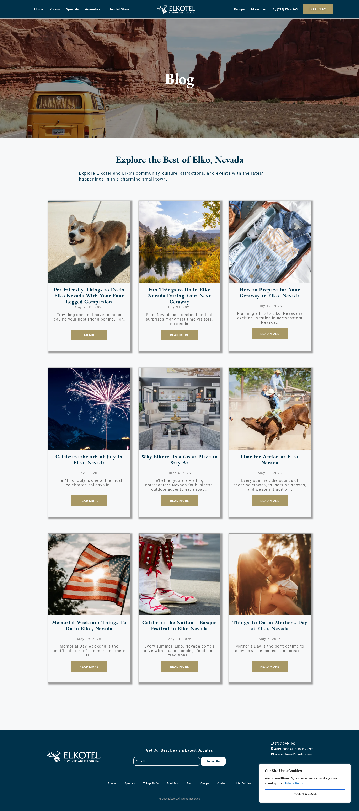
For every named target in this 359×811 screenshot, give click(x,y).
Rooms (54, 9)
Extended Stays (117, 9)
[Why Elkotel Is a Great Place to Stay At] (179, 446)
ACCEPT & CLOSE (305, 793)
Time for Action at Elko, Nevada (270, 459)
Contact (221, 783)
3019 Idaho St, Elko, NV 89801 (295, 749)
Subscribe (213, 761)
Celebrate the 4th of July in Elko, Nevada (89, 459)
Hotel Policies (243, 783)
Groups (239, 9)
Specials (72, 9)
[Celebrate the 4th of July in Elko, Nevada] (89, 446)
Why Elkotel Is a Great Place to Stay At (179, 459)
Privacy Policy (294, 783)
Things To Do (151, 783)
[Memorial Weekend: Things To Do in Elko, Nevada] (89, 612)
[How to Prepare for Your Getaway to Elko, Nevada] (270, 279)
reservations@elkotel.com (293, 754)
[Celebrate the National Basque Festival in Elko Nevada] (179, 612)
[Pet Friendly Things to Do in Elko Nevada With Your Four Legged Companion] (89, 279)
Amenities (92, 9)
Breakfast (173, 783)
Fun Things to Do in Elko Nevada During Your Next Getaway (179, 295)
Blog (189, 783)
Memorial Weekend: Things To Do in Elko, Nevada (89, 625)
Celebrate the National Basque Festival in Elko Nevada (179, 625)
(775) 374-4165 (285, 743)
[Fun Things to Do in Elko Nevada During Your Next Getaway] (179, 279)
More (255, 9)
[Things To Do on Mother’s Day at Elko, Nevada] (270, 612)
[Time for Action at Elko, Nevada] (270, 446)
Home (38, 9)
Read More (89, 335)
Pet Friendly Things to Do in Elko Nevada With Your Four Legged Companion (89, 295)
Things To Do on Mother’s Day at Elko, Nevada (270, 625)
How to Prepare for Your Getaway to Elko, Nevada (270, 292)
